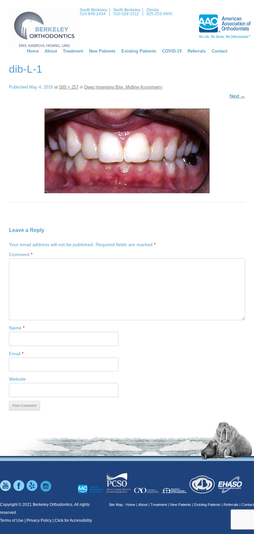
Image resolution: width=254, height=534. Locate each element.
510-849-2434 (93, 14)
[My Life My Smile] (90, 492)
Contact (219, 51)
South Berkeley (93, 10)
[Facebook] (19, 491)
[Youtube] (6, 491)
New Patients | (181, 505)
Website (17, 379)
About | (143, 505)
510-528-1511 (126, 14)
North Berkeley (126, 10)
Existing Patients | (208, 505)
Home (33, 51)
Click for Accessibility (73, 520)
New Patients (102, 51)
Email (16, 353)
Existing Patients (138, 51)
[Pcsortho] (118, 492)
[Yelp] (32, 491)
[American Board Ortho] (174, 492)
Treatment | (159, 505)
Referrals (197, 51)
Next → (237, 95)
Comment (20, 254)
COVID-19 (172, 51)
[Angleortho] (230, 492)
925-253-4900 (159, 14)
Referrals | (232, 505)
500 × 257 (68, 87)
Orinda (153, 10)
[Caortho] (146, 492)
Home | (131, 505)
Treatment (73, 51)
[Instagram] (46, 491)
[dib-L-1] (127, 150)
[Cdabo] (202, 492)
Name (16, 327)
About (51, 51)
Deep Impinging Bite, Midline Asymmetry (123, 87)
